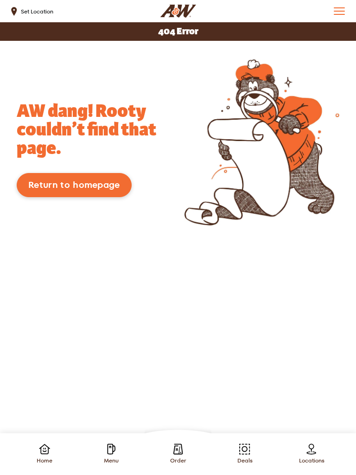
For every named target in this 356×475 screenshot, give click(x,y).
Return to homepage (74, 185)
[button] (339, 11)
